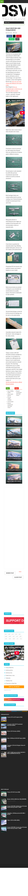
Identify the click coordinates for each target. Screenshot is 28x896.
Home (20, 571)
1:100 (6, 638)
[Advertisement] (14, 597)
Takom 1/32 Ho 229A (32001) (13, 820)
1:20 (20, 636)
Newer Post (10, 573)
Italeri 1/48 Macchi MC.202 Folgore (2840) (16, 738)
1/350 (14, 638)
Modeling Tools (9, 680)
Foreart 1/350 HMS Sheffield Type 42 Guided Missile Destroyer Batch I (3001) (17, 807)
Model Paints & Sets (10, 675)
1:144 (6, 636)
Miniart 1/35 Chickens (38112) (13, 731)
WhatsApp (12, 39)
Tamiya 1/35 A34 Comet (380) (13, 792)
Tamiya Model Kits (10, 667)
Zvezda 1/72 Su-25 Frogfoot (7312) (14, 717)
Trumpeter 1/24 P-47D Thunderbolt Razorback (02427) (14, 725)
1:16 (13, 636)
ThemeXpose (16, 865)
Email (17, 39)
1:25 (17, 638)
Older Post (18, 577)
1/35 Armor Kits (9, 672)
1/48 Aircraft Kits (9, 670)
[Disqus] (14, 509)
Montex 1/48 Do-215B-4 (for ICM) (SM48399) (16, 799)
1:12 (17, 636)
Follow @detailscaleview (14, 699)
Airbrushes (8, 678)
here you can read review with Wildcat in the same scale (14, 83)
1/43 (21, 638)
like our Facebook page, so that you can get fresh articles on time (14, 88)
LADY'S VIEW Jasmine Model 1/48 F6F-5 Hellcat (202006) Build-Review (16, 753)
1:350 (10, 638)
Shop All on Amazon (14, 686)
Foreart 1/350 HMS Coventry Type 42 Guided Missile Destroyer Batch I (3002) (17, 828)
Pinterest (19, 36)
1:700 (10, 636)
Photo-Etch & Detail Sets (11, 683)
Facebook (9, 36)
